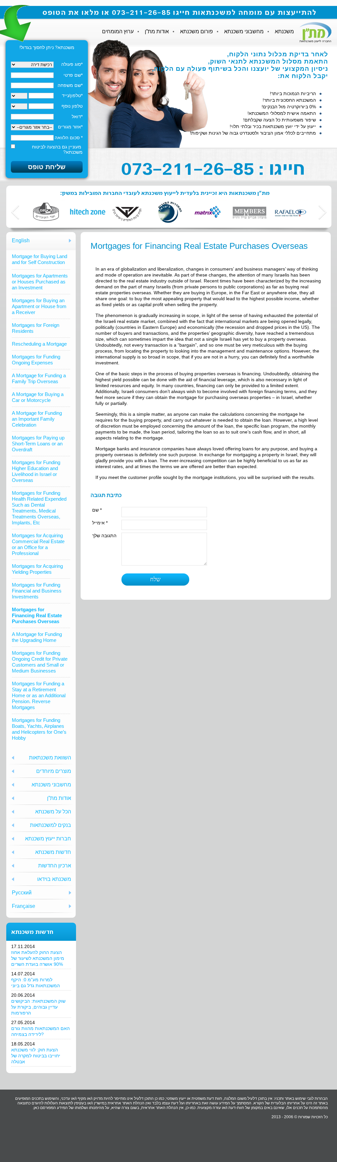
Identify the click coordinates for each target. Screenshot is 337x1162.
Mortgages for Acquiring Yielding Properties (37, 569)
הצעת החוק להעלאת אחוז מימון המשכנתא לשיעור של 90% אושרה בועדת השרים (37, 958)
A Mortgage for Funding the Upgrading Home (37, 637)
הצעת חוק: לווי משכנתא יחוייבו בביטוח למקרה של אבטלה (35, 1055)
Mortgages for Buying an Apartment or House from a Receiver (39, 306)
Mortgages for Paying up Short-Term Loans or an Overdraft (38, 443)
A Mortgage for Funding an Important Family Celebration (37, 419)
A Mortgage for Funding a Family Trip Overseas (39, 378)
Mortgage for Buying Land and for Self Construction (39, 259)
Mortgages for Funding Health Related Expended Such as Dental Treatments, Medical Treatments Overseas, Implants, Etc (39, 507)
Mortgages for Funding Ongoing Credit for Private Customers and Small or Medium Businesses (39, 661)
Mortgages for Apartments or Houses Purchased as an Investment (40, 281)
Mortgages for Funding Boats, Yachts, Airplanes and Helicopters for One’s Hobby (39, 729)
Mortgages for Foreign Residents (35, 328)
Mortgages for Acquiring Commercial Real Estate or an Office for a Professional (38, 544)
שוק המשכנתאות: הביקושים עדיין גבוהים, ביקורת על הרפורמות (38, 1007)
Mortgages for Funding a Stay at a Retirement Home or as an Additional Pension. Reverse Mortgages (38, 695)
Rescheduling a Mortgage (39, 344)
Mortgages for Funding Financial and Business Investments (37, 590)
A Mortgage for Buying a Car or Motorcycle (38, 397)
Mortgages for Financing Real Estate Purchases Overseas (37, 615)
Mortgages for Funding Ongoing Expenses (36, 359)
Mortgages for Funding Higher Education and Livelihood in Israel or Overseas (36, 471)
